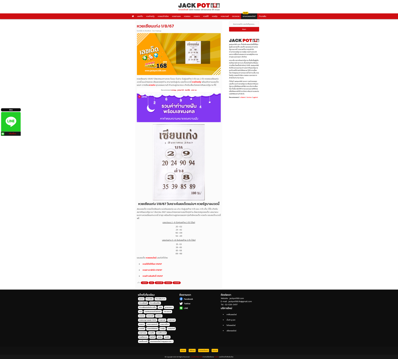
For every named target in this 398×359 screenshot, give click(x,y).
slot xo (215, 350)
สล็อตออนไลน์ (231, 330)
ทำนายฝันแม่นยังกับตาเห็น (147, 307)
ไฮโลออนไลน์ (231, 325)
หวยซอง (187, 16)
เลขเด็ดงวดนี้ (143, 341)
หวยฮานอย (176, 16)
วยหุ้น (160, 307)
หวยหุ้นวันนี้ (171, 329)
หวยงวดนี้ (159, 283)
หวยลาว (197, 16)
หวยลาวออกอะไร (152, 324)
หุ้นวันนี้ (152, 337)
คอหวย (144, 283)
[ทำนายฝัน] (179, 107)
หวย (151, 283)
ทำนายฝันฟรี (143, 303)
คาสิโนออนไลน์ (232, 314)
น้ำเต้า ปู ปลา (231, 320)
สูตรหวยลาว (169, 307)
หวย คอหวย (167, 312)
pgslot (255, 97)
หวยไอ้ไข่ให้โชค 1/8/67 (152, 263)
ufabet (242, 97)
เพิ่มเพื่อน (12, 133)
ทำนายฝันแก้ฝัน (155, 303)
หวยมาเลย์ (225, 16)
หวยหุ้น (214, 16)
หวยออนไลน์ (151, 257)
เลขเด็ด (140, 16)
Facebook (188, 299)
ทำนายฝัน (262, 16)
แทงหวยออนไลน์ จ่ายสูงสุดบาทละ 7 (161, 341)
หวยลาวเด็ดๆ (164, 324)
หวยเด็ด (151, 333)
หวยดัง (152, 85)
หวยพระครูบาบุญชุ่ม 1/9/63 (147, 320)
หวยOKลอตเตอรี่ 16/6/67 (153, 312)
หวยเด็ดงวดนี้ (161, 333)
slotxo (249, 97)
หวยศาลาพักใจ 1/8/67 (152, 270)
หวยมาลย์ (162, 320)
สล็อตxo (192, 350)
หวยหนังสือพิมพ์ (152, 329)
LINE (186, 308)
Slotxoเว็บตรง (203, 350)
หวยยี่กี (206, 16)
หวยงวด (141, 316)
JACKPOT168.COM (196, 357)
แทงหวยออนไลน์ (249, 16)
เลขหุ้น (160, 337)
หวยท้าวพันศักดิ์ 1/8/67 (153, 276)
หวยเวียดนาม (143, 337)
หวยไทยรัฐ (150, 16)
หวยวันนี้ (176, 283)
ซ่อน (11, 109)
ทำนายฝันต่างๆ (160, 299)
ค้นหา (244, 29)
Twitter (187, 303)
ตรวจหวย (235, 16)
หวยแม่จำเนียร (163, 16)
